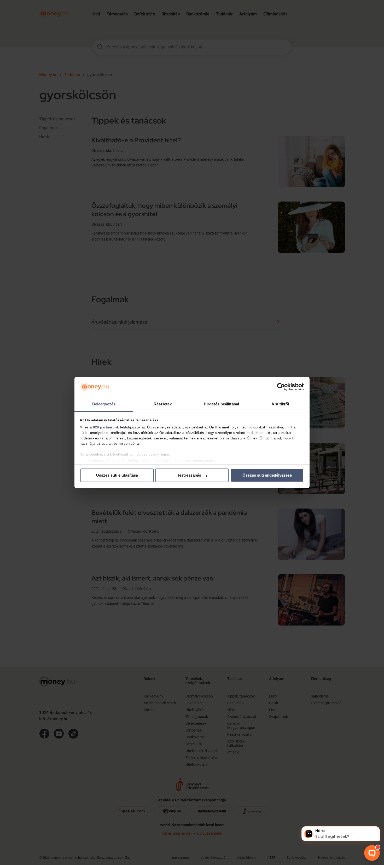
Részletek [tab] (163, 404)
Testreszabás (189, 475)
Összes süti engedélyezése (267, 475)
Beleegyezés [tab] (103, 404)
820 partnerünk (106, 427)
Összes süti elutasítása (117, 475)
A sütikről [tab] (280, 404)
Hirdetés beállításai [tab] (221, 404)
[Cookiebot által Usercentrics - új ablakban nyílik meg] (281, 387)
